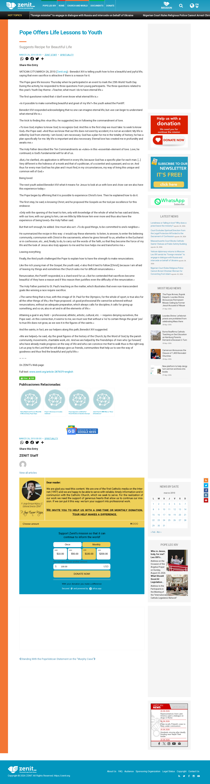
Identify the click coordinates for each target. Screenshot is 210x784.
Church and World (77, 6)
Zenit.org (62, 71)
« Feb (153, 532)
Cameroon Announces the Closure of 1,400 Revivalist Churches (174, 353)
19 (174, 515)
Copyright (181, 771)
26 (174, 520)
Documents (97, 6)
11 (169, 509)
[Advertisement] (82, 631)
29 (153, 526)
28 (185, 520)
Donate (110, 6)
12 (174, 509)
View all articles (28, 472)
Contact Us (193, 771)
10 (164, 509)
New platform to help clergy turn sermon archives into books (174, 369)
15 (153, 515)
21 (185, 515)
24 (164, 520)
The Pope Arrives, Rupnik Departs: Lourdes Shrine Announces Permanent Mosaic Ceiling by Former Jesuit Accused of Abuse (173, 300)
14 (185, 509)
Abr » (159, 532)
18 (169, 515)
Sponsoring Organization (148, 771)
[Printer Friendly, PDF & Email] (27, 378)
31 (164, 526)
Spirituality (67, 55)
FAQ (120, 771)
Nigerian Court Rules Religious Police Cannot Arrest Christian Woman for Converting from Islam (167, 271)
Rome (61, 6)
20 (180, 515)
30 (159, 526)
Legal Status (168, 771)
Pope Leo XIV (49, 6)
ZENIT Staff (51, 55)
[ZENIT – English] (23, 5)
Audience (129, 771)
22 (153, 520)
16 (159, 515)
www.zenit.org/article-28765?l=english (51, 371)
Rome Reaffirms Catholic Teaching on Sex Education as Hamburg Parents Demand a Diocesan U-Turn (174, 336)
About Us (111, 771)
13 (180, 509)
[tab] (160, 706)
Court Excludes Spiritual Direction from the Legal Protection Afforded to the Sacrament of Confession (168, 233)
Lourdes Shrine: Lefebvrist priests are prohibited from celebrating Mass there (174, 318)
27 (180, 520)
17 (164, 515)
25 (169, 520)
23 (159, 520)
